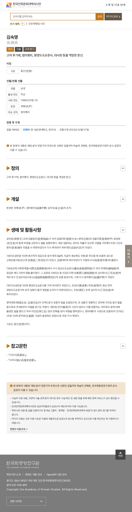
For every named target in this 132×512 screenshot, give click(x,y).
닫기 (122, 168)
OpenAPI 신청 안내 (57, 474)
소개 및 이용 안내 (115, 5)
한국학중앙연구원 (23, 464)
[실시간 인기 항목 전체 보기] (22, 24)
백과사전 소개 (13, 474)
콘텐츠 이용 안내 (17, 429)
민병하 (26, 129)
